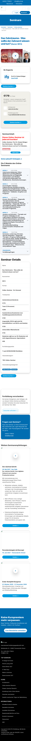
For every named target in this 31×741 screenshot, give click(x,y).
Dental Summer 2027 (7, 675)
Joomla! (3, 732)
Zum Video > (6, 149)
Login (16, 12)
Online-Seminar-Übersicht (9, 685)
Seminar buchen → (8, 86)
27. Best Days (5, 669)
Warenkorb (9, 3)
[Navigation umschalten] (24, 8)
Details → (15, 525)
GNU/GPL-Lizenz (19, 732)
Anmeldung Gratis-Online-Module (10, 691)
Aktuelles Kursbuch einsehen (9, 704)
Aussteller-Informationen (8, 710)
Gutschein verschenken (8, 694)
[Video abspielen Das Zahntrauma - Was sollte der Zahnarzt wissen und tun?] (15, 55)
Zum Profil (14, 78)
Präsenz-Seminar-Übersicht (9, 688)
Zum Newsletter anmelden (15, 630)
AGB (3, 722)
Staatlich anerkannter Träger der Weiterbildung (14, 697)
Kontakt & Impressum (7, 716)
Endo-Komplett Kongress (11, 582)
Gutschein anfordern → (10, 410)
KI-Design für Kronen (7, 660)
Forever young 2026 (7, 663)
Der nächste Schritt (9, 467)
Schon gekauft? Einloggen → (11, 159)
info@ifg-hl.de (18, 1)
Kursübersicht (5, 682)
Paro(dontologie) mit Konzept (13, 550)
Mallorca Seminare (7, 672)
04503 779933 (7, 1)
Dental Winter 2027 (7, 666)
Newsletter (19, 3)
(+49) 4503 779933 (8, 651)
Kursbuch (24, 12)
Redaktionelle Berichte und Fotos (10, 713)
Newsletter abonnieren (8, 707)
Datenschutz (5, 719)
